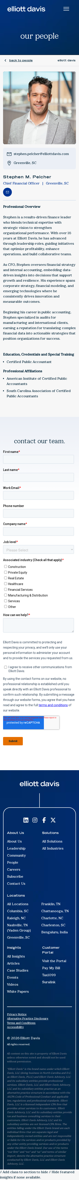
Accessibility (15, 1027)
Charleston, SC (53, 925)
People (12, 862)
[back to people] (18, 60)
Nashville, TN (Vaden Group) (19, 927)
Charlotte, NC (52, 918)
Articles (13, 963)
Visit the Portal (54, 961)
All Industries (52, 848)
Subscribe (15, 876)
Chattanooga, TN (55, 911)
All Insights (16, 956)
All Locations (17, 904)
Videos (12, 984)
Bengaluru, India (54, 932)
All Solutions (52, 841)
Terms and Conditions (21, 1023)
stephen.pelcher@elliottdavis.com (41, 154)
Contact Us (16, 883)
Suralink (49, 982)
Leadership (16, 848)
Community (16, 855)
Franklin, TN (50, 904)
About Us (14, 841)
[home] (26, 8)
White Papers (18, 991)
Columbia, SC (18, 911)
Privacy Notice (17, 1014)
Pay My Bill (51, 968)
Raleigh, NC (16, 918)
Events (12, 977)
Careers (13, 869)
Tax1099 (49, 975)
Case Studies (17, 970)
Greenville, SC (25, 163)
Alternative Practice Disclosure (27, 1018)
